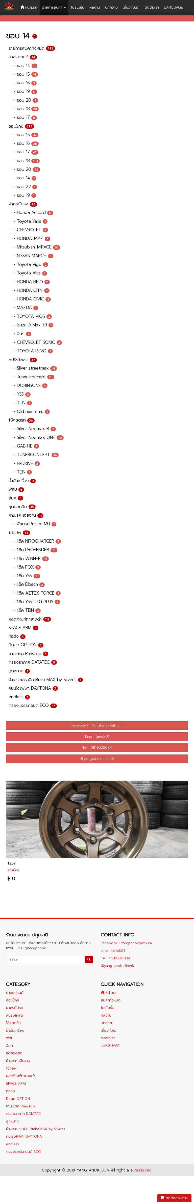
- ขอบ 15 (25, 74)
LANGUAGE (173, 7)
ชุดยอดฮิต (21, 506)
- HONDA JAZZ (31, 238)
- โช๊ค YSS (26, 575)
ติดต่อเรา (151, 7)
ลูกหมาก (18, 670)
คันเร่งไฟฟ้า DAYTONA (32, 688)
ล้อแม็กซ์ (20, 126)
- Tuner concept (33, 377)
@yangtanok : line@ (97, 758)
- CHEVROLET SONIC (37, 342)
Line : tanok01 (97, 736)
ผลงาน (94, 7)
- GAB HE (25, 446)
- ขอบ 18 (25, 108)
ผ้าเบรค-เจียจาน (25, 515)
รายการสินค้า (52, 7)
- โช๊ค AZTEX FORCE (36, 593)
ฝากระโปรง (22, 204)
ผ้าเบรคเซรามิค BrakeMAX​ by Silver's (45, 679)
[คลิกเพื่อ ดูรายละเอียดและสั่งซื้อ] (97, 819)
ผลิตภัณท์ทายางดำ (29, 619)
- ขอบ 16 (24, 82)
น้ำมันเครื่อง (21, 480)
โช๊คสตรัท (21, 420)
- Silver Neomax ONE (38, 437)
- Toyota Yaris (30, 221)
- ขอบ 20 (25, 100)
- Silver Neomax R (34, 428)
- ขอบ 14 (25, 65)
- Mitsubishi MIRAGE (36, 247)
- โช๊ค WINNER (30, 558)
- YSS (21, 394)
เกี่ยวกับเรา (131, 7)
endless (18, 696)
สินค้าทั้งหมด (110, 1000)
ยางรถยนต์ (22, 56)
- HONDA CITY (31, 290)
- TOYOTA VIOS (32, 316)
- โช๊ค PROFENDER (35, 549)
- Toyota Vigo (30, 264)
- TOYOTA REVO (32, 351)
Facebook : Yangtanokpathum (97, 725)
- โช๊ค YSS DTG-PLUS (36, 601)
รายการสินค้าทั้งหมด (31, 48)
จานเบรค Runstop (27, 653)
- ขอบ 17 (24, 117)
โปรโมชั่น (77, 7)
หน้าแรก (30, 7)
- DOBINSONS (30, 385)
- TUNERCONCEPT (35, 454)
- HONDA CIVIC (31, 299)
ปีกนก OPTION (25, 644)
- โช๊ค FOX (26, 567)
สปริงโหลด (22, 359)
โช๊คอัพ (18, 532)
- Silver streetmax (34, 368)
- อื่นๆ (22, 333)
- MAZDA (25, 307)
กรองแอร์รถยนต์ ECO (32, 705)
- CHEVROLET (30, 230)
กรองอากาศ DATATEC (32, 662)
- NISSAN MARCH (33, 256)
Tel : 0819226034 (97, 747)
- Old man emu (31, 411)
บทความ (111, 7)
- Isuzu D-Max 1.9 (33, 325)
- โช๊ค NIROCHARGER (36, 541)
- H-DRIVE (26, 463)
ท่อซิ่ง (16, 636)
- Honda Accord (32, 212)
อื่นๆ (15, 498)
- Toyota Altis (29, 273)
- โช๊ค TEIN (26, 610)
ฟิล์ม (15, 489)
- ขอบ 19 (24, 91)
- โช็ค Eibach (28, 584)
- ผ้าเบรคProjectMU (34, 523)
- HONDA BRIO (31, 281)
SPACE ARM (23, 627)
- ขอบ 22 (24, 186)
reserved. (143, 1170)
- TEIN (22, 403)
